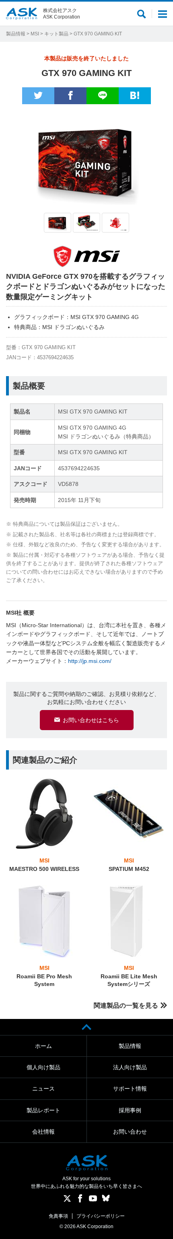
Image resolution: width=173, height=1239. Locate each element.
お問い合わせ (130, 1131)
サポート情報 (130, 1088)
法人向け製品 (130, 1067)
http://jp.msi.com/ (89, 661)
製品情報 (15, 34)
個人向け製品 (43, 1067)
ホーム (43, 1046)
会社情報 (43, 1131)
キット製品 (56, 34)
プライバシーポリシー (100, 1216)
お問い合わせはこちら (91, 720)
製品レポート (43, 1110)
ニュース (43, 1088)
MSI (35, 34)
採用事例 (130, 1110)
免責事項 (58, 1216)
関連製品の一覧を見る (126, 1005)
